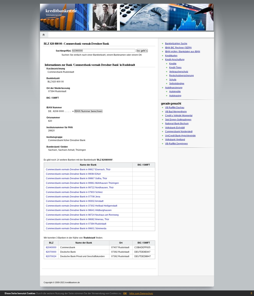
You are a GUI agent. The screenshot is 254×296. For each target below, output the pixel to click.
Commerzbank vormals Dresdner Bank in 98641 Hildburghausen (79, 210)
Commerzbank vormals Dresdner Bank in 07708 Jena (73, 196)
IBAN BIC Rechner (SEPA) (178, 47)
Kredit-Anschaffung (174, 59)
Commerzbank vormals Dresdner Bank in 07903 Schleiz (74, 192)
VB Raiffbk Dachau (174, 107)
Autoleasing (175, 95)
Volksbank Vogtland (175, 139)
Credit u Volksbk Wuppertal (178, 115)
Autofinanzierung (173, 87)
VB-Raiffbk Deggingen (176, 143)
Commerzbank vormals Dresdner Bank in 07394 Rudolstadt (76, 224)
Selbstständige (176, 83)
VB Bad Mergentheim (176, 111)
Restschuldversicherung (181, 75)
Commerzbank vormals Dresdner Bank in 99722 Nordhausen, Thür (80, 187)
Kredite (172, 63)
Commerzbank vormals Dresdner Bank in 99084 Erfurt (73, 174)
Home (44, 35)
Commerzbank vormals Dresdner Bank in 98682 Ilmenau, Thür (77, 219)
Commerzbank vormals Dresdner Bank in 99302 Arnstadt (74, 201)
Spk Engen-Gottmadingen (178, 119)
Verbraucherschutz (178, 71)
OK (125, 293)
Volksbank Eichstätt (175, 127)
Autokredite (175, 91)
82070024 (51, 256)
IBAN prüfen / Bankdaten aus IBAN (182, 51)
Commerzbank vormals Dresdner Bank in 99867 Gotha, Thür (76, 178)
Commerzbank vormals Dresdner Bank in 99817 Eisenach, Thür (78, 169)
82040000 (51, 247)
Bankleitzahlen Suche (176, 43)
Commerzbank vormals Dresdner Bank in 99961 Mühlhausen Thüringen (82, 183)
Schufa (172, 79)
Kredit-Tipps (175, 67)
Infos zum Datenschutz (141, 293)
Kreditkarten (171, 55)
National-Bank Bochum (177, 123)
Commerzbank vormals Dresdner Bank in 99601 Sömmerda (76, 228)
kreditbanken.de (61, 10)
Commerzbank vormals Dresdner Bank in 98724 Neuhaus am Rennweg (82, 215)
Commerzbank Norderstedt (178, 131)
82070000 (51, 252)
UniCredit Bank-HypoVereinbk (180, 135)
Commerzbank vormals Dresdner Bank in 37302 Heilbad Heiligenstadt (81, 205)
